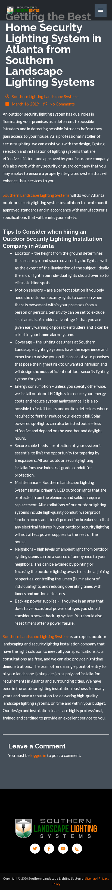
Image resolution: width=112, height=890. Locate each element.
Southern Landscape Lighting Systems (36, 195)
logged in (38, 755)
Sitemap (91, 878)
